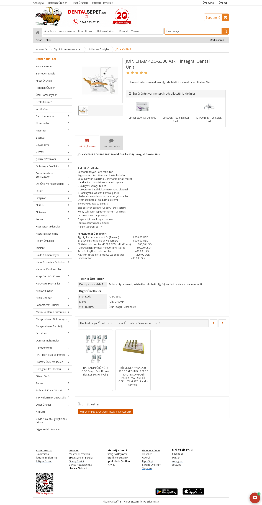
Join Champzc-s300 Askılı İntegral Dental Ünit (105, 411)
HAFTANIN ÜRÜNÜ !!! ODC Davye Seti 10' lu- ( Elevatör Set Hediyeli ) (95, 371)
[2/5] (130, 73)
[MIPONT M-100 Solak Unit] (209, 107)
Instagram (177, 461)
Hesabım (147, 454)
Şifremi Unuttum (151, 464)
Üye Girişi (208, 2)
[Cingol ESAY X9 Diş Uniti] (142, 107)
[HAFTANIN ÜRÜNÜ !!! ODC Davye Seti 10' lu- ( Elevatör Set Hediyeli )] (95, 348)
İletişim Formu (44, 461)
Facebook (177, 453)
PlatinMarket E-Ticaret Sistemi (120, 501)
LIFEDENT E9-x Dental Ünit (176, 119)
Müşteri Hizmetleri (79, 454)
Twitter (176, 457)
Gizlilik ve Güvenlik (117, 457)
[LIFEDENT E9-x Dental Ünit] (175, 107)
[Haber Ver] (204, 82)
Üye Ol (223, 2)
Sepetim (213, 17)
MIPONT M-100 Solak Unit (209, 119)
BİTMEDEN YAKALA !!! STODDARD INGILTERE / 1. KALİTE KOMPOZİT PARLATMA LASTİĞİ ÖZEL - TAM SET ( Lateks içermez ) (133, 376)
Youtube (176, 464)
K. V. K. (111, 464)
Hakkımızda (42, 454)
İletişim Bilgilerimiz (46, 457)
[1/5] (128, 73)
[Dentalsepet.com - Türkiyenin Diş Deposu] (85, 26)
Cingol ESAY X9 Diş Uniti (142, 117)
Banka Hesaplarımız (80, 464)
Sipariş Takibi (76, 461)
